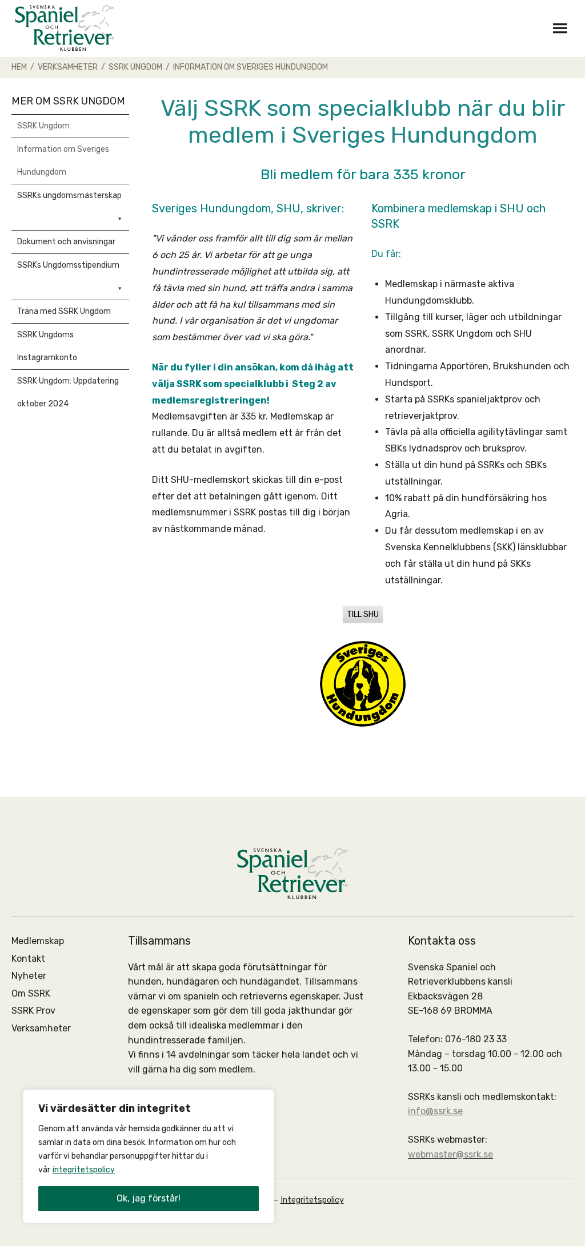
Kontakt (28, 958)
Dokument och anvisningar (66, 242)
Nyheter (28, 975)
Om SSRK (30, 993)
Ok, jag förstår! (149, 1198)
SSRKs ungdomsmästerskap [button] (69, 195)
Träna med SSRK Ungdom (64, 311)
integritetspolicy (84, 1170)
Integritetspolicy (312, 1200)
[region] (148, 1156)
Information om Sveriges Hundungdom (63, 160)
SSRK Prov (33, 1010)
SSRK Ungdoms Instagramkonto (47, 346)
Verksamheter (41, 1028)
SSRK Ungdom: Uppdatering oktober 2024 (68, 392)
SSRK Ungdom (43, 126)
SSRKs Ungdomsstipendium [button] (68, 265)
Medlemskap (37, 940)
